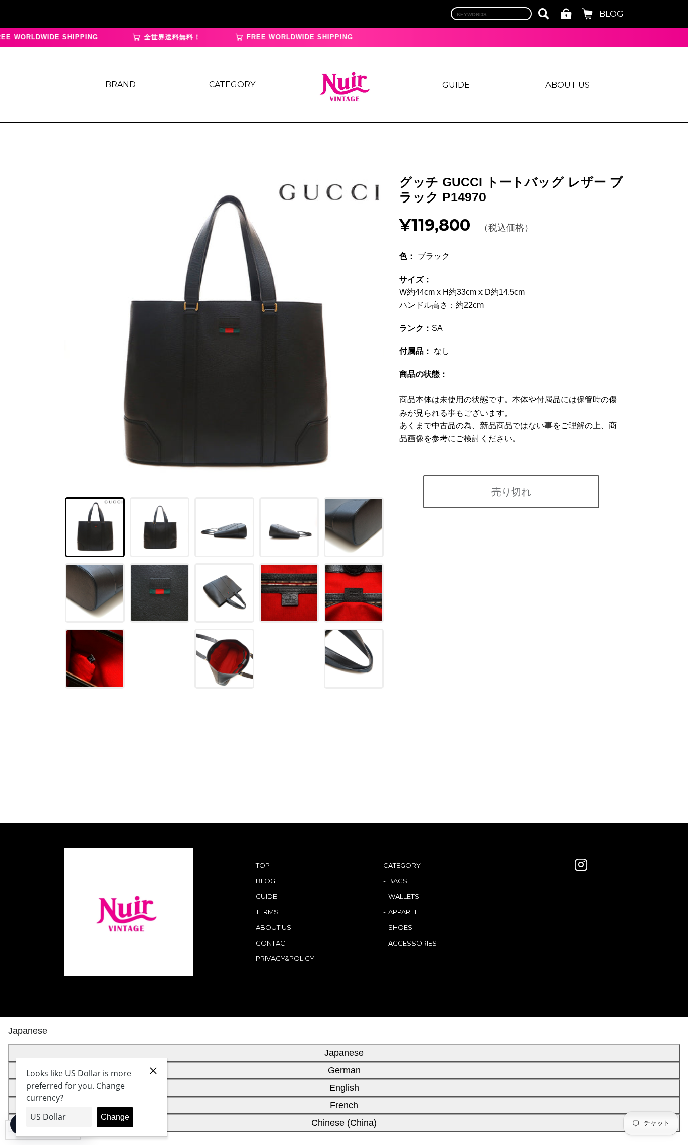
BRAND (120, 84)
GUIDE (456, 85)
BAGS (397, 881)
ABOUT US (567, 85)
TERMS (267, 912)
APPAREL (403, 912)
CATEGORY (232, 84)
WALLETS (403, 896)
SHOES (400, 927)
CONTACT (272, 943)
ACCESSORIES (412, 943)
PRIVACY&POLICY (285, 958)
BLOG (611, 14)
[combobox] (491, 13)
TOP (263, 865)
